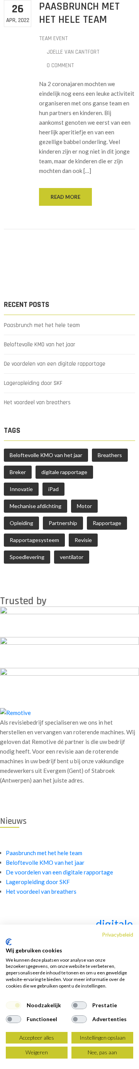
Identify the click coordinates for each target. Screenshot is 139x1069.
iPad (53, 489)
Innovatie (21, 489)
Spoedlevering (27, 557)
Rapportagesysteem (34, 540)
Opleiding (21, 523)
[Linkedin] (13, 803)
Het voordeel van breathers (37, 402)
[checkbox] (13, 1005)
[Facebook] (2, 803)
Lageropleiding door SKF (33, 383)
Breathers (110, 455)
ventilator (71, 557)
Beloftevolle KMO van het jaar (39, 344)
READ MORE (65, 197)
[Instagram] (18, 803)
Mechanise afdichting (35, 506)
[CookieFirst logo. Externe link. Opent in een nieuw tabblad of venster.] (9, 942)
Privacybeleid (117, 934)
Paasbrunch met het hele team (42, 325)
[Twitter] (7, 803)
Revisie (83, 540)
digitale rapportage (64, 472)
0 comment (60, 65)
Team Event (53, 38)
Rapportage (107, 523)
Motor (84, 506)
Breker (18, 472)
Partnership (63, 523)
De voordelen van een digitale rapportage (54, 364)
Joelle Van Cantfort (73, 52)
